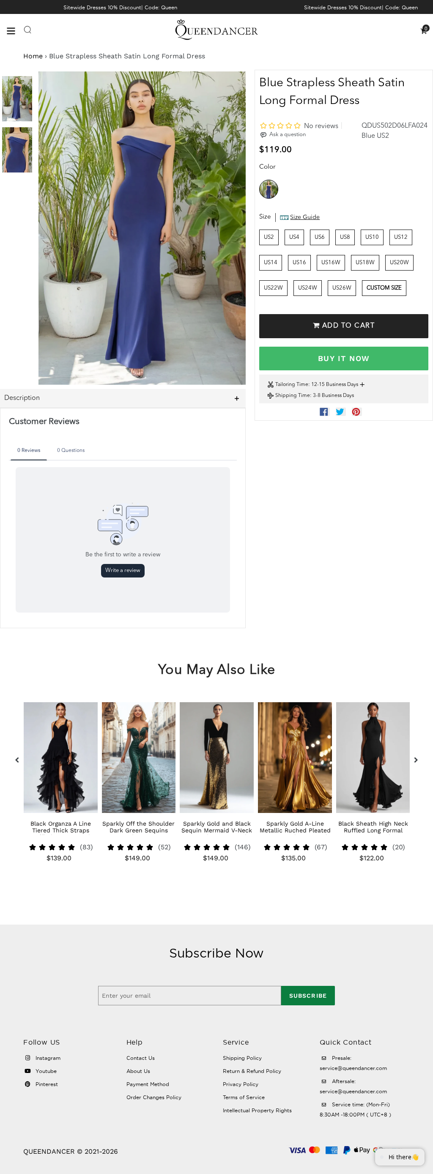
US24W (307, 288)
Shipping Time (292, 395)
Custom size (384, 288)
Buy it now (344, 358)
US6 (320, 237)
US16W (330, 262)
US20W (399, 262)
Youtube (45, 1071)
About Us (138, 1071)
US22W (273, 288)
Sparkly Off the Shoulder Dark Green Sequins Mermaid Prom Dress (138, 830)
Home (33, 56)
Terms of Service (244, 1097)
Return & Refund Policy (252, 1071)
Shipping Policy (242, 1058)
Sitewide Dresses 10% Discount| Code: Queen (120, 7)
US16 (299, 262)
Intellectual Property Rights (257, 1110)
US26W (341, 288)
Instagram (47, 1058)
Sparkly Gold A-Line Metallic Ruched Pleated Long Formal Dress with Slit (295, 833)
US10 (372, 237)
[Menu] (14, 30)
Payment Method (147, 1084)
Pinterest (46, 1084)
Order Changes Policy (153, 1097)
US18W (365, 262)
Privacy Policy (240, 1084)
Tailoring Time (291, 384)
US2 (269, 237)
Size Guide (305, 217)
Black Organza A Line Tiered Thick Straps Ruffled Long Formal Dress (60, 833)
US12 (401, 237)
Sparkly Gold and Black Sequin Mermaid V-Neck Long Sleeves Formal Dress (216, 833)
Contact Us (140, 1058)
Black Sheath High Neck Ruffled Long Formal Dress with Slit (373, 830)
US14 (270, 262)
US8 (345, 237)
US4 (294, 237)
